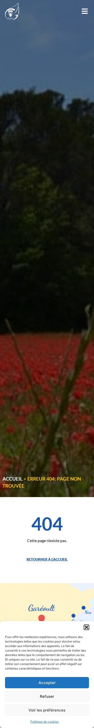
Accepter (47, 682)
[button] (86, 627)
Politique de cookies (44, 722)
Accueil (13, 479)
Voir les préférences (47, 710)
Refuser (47, 696)
